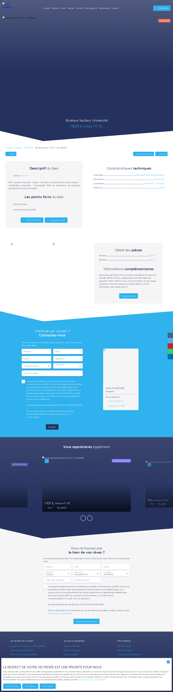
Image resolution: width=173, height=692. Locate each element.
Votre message (31, 373)
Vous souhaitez (60, 365)
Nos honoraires (124, 646)
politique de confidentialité (60, 613)
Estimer (71, 8)
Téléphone (60, 359)
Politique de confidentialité (128, 654)
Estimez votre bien (72, 646)
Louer (63, 8)
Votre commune (31, 366)
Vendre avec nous (72, 650)
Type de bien (78, 572)
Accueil (47, 8)
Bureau (18, 147)
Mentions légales (124, 650)
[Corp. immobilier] (9, 8)
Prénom (27, 351)
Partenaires (104, 8)
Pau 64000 (28, 147)
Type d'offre (49, 572)
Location (9, 147)
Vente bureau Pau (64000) (22, 650)
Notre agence (91, 8)
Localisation (107, 572)
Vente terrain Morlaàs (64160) (23, 654)
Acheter (55, 8)
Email (26, 359)
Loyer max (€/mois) (54, 580)
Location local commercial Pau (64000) (27, 646)
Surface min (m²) (82, 580)
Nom (57, 351)
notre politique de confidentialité (92, 679)
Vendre (79, 8)
